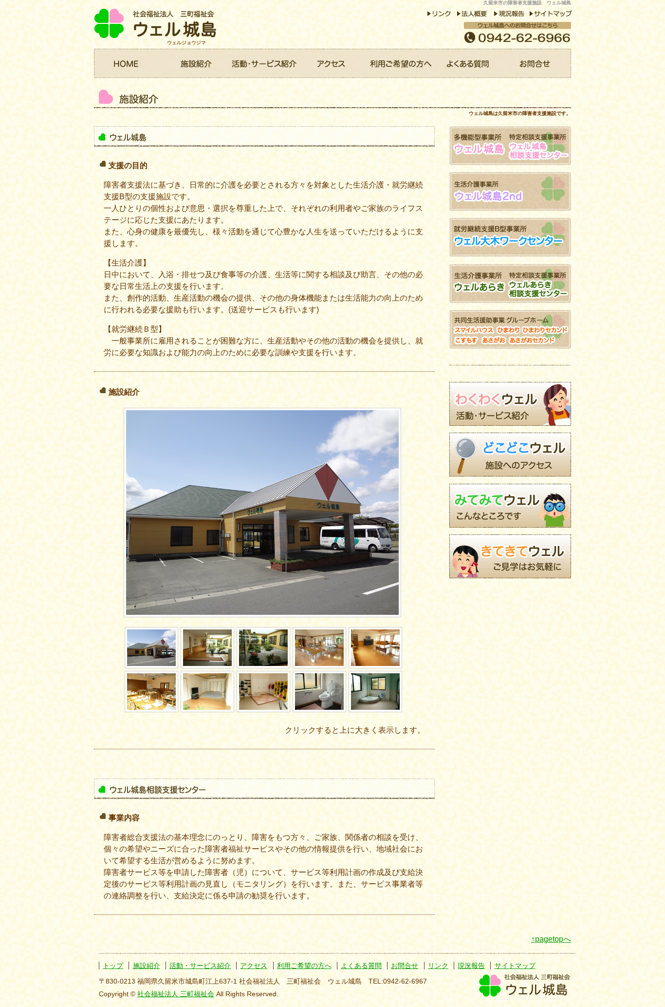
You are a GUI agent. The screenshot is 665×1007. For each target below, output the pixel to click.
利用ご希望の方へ (401, 63)
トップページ (128, 63)
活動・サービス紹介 (264, 63)
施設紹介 (196, 63)
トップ (113, 965)
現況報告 (471, 965)
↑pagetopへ (551, 939)
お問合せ (537, 63)
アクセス (332, 63)
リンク (438, 965)
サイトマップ (515, 965)
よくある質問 (469, 63)
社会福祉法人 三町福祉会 (175, 994)
